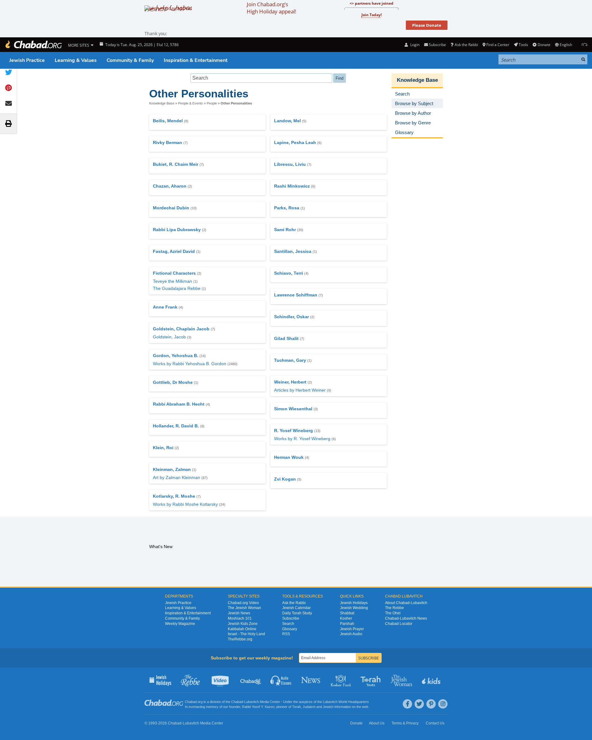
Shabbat (347, 613)
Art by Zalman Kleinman (176, 477)
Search (288, 623)
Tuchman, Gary (290, 360)
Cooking (341, 680)
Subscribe (290, 618)
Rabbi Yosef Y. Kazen (258, 707)
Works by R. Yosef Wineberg (302, 438)
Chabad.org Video (243, 603)
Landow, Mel (287, 120)
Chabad (237, 702)
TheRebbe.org (240, 639)
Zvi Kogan (285, 479)
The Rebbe (394, 608)
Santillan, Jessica (292, 251)
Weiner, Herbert (290, 381)
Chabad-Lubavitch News (406, 618)
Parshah (347, 623)
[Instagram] (442, 704)
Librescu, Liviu (290, 164)
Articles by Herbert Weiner (300, 390)
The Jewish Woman (244, 608)
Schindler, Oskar (291, 316)
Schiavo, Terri (288, 273)
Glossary (289, 629)
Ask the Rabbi (466, 44)
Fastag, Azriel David (174, 251)
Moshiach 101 (240, 618)
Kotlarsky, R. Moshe (174, 496)
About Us (376, 723)
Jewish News (239, 613)
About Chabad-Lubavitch (406, 603)
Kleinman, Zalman (172, 469)
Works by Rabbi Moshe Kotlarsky (185, 504)
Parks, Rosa (286, 207)
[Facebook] (407, 704)
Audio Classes (281, 680)
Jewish (328, 707)
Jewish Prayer (352, 629)
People (212, 103)
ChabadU (251, 680)
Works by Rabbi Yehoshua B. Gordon (189, 363)
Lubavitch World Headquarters (346, 702)
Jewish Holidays (354, 603)
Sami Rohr (285, 229)
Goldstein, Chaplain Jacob (181, 328)
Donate (544, 44)
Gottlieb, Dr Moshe (173, 382)
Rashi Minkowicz (292, 186)
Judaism (309, 707)
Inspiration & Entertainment (195, 60)
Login (414, 44)
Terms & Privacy (405, 723)
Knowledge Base (161, 103)
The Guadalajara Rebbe (176, 288)
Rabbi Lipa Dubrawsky (177, 229)
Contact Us (435, 723)
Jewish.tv (220, 680)
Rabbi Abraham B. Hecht (178, 404)
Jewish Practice (27, 60)
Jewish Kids (431, 680)
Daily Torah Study (297, 613)
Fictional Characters (174, 273)
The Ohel (393, 613)
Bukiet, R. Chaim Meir (175, 164)
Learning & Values (76, 60)
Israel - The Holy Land (246, 634)
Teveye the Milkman (172, 281)
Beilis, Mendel (168, 120)
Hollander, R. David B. (176, 425)
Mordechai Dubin (171, 207)
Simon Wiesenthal (293, 408)
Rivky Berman (167, 142)
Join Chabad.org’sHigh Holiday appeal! (271, 8)
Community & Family (130, 60)
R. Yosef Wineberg (293, 430)
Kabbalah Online (242, 629)
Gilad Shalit (286, 338)
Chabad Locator (398, 623)
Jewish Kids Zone (243, 623)
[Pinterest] (431, 704)
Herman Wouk (289, 457)
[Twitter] (419, 704)
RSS (286, 634)
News (311, 680)
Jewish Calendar (296, 608)
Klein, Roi (163, 447)
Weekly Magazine (180, 623)
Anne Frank (165, 307)
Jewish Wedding (354, 608)
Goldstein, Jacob (169, 336)
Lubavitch (251, 702)
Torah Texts (371, 680)
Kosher (346, 618)
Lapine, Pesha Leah (295, 142)
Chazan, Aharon (169, 186)
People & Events (190, 103)
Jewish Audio (351, 634)
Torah (296, 707)
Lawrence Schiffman (295, 294)
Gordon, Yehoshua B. (175, 355)
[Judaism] (33, 44)
